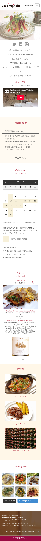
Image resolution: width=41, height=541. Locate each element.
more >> (20, 158)
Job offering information (12, 518)
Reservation (19, 525)
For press (10, 516)
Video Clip (14, 523)
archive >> (20, 360)
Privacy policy (14, 520)
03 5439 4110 (29, 5)
